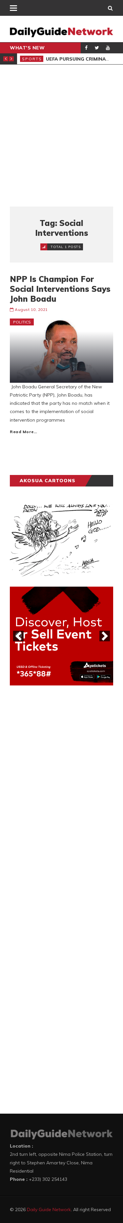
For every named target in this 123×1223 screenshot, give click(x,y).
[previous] (18, 636)
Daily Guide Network (49, 1209)
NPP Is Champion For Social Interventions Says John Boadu (60, 289)
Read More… (23, 431)
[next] (104, 636)
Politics (22, 322)
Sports (32, 58)
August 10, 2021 (31, 309)
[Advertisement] (61, 135)
